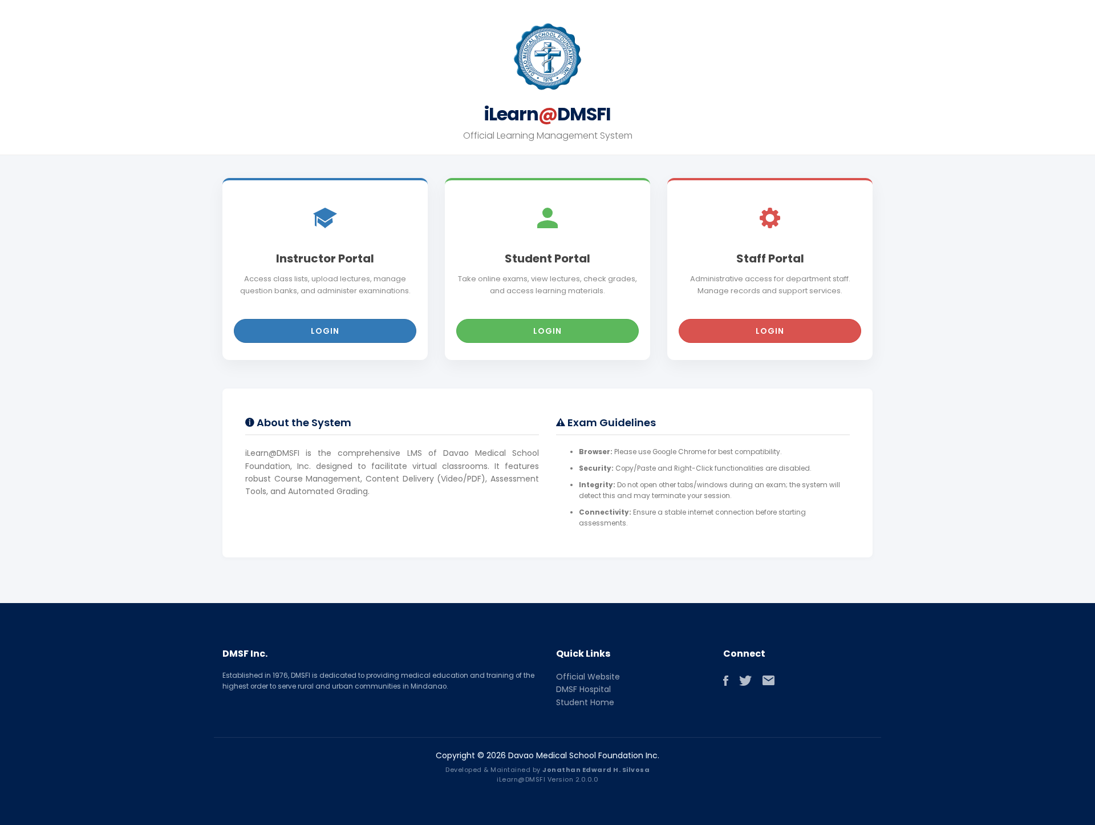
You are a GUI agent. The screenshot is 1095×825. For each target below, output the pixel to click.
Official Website (588, 676)
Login (325, 331)
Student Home (585, 702)
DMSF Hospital (583, 689)
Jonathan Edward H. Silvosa (596, 769)
